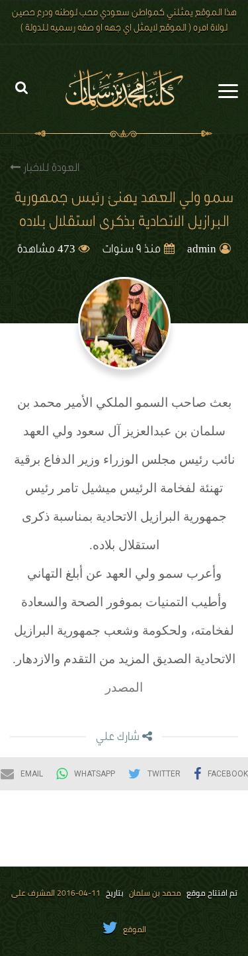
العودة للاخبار (50, 169)
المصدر (124, 687)
